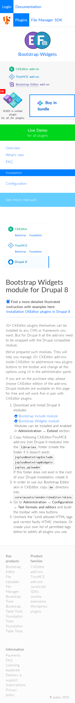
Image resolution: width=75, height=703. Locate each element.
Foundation (35, 235)
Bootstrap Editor (27, 84)
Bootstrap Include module (38, 416)
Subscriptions (16, 685)
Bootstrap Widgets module (39, 421)
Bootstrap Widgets (37, 54)
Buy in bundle (47, 105)
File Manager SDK (46, 19)
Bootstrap (20, 235)
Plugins (21, 19)
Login (6, 6)
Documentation (28, 6)
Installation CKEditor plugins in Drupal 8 (38, 311)
